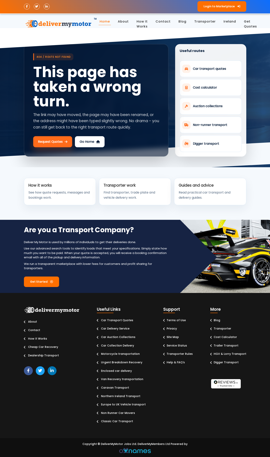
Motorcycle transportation (120, 354)
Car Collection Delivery (117, 345)
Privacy (172, 328)
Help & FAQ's (176, 362)
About (123, 21)
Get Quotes (250, 24)
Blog (217, 320)
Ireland (230, 21)
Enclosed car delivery (116, 371)
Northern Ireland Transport (120, 396)
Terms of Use (176, 320)
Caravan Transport (114, 388)
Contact (33, 330)
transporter (205, 21)
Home (105, 21)
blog (182, 21)
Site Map (173, 337)
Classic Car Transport (116, 421)
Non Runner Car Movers (117, 413)
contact (163, 21)
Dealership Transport (43, 355)
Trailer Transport (226, 345)
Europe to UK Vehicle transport (123, 404)
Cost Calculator (225, 337)
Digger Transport (226, 362)
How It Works (37, 339)
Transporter (222, 328)
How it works (142, 24)
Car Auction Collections (117, 337)
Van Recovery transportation (121, 379)
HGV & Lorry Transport (230, 354)
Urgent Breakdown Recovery (121, 362)
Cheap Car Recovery (42, 347)
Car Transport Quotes (116, 320)
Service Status (177, 345)
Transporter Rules (180, 354)
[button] (221, 6)
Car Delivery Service (114, 328)
